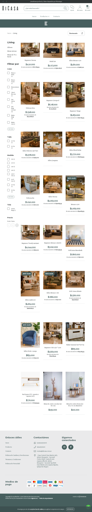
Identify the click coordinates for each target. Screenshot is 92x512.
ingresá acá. (34, 498)
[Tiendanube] (80, 497)
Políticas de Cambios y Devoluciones (17, 455)
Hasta (12, 221)
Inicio (34, 16)
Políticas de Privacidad (12, 464)
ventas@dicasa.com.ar (44, 451)
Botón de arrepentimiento (46, 498)
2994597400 (41, 447)
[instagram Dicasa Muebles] (3, 1)
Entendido (70, 509)
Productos (44, 16)
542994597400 (42, 443)
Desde (8, 221)
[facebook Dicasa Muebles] (6, 1)
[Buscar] (65, 8)
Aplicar (17, 225)
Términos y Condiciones (13, 459)
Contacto (56, 16)
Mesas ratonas (11, 51)
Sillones (9, 47)
